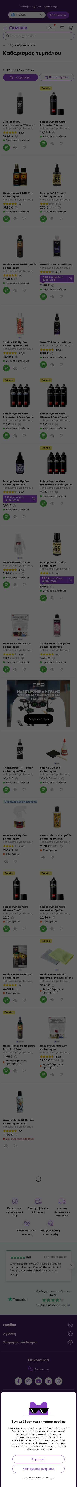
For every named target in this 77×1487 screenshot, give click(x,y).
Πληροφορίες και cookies (38, 1478)
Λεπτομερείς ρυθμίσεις (38, 1468)
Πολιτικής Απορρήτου (38, 1449)
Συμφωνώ (38, 1459)
